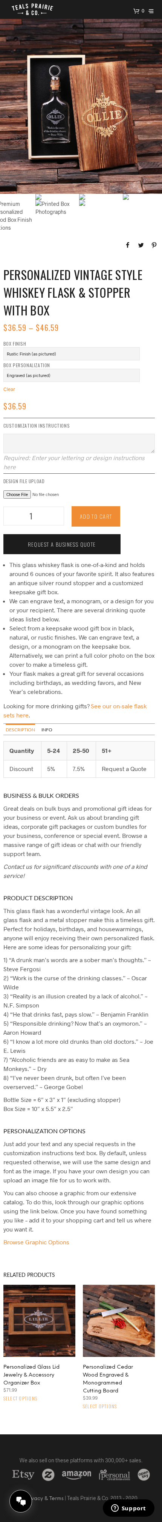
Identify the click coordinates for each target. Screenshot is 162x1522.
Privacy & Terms (44, 1499)
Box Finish (14, 343)
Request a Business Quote (62, 544)
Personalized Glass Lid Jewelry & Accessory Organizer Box (31, 1375)
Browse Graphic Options (36, 1241)
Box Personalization (26, 365)
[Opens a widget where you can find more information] (128, 1508)
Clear (9, 389)
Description (20, 730)
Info (46, 730)
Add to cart (96, 516)
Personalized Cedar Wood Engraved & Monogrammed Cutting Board (108, 1379)
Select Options (20, 1398)
